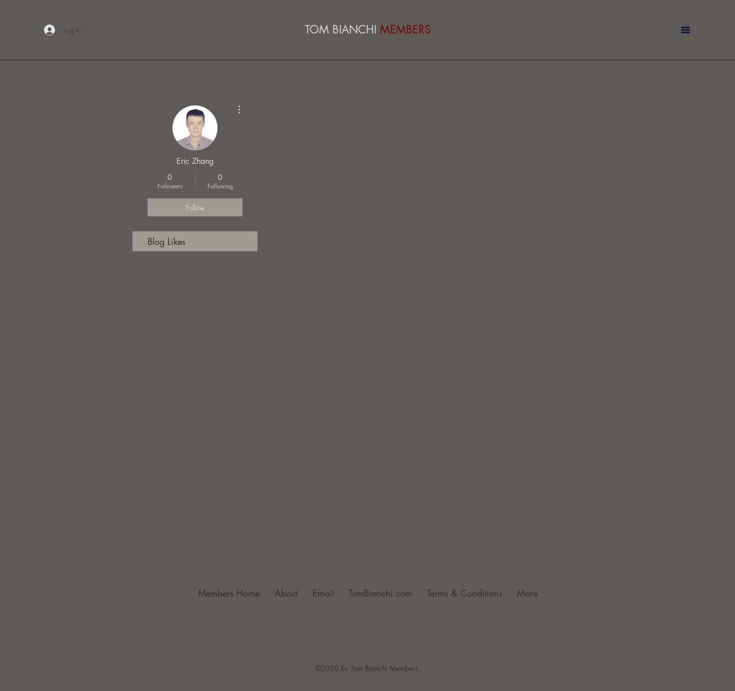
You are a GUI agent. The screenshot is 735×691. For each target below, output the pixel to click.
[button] (685, 29)
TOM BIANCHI (342, 29)
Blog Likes (167, 241)
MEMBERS (405, 29)
